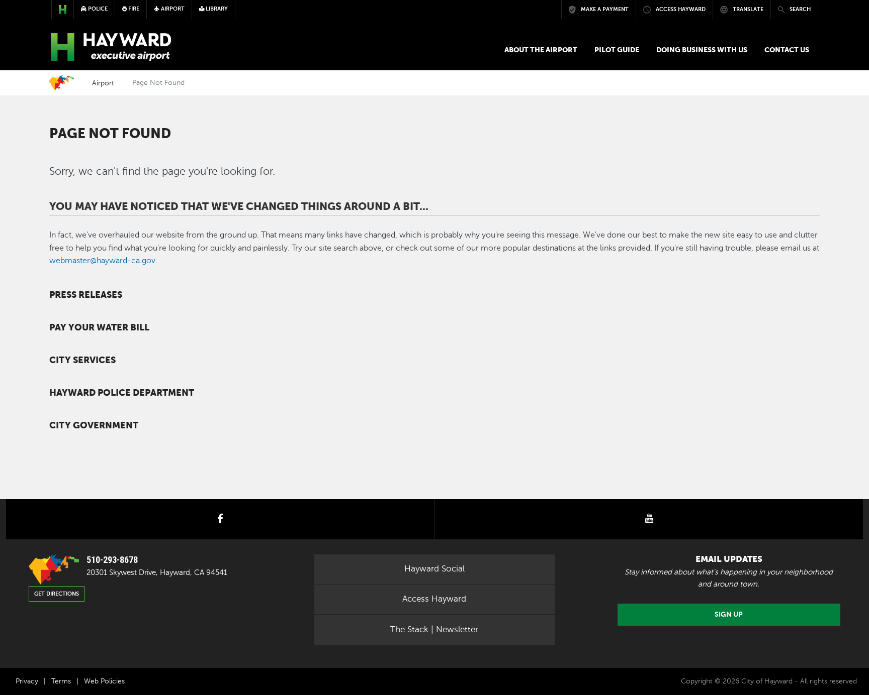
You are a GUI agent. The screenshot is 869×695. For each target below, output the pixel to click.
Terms (61, 681)
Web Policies (104, 681)
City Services (82, 360)
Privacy (27, 681)
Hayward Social (434, 568)
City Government (93, 425)
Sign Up (729, 614)
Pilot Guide (616, 50)
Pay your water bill (99, 327)
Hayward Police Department (121, 393)
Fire (133, 9)
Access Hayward (434, 599)
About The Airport (540, 50)
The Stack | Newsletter (434, 629)
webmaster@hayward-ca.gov (102, 260)
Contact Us (786, 50)
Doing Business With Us (701, 50)
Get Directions (56, 594)
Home (61, 82)
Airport (103, 83)
